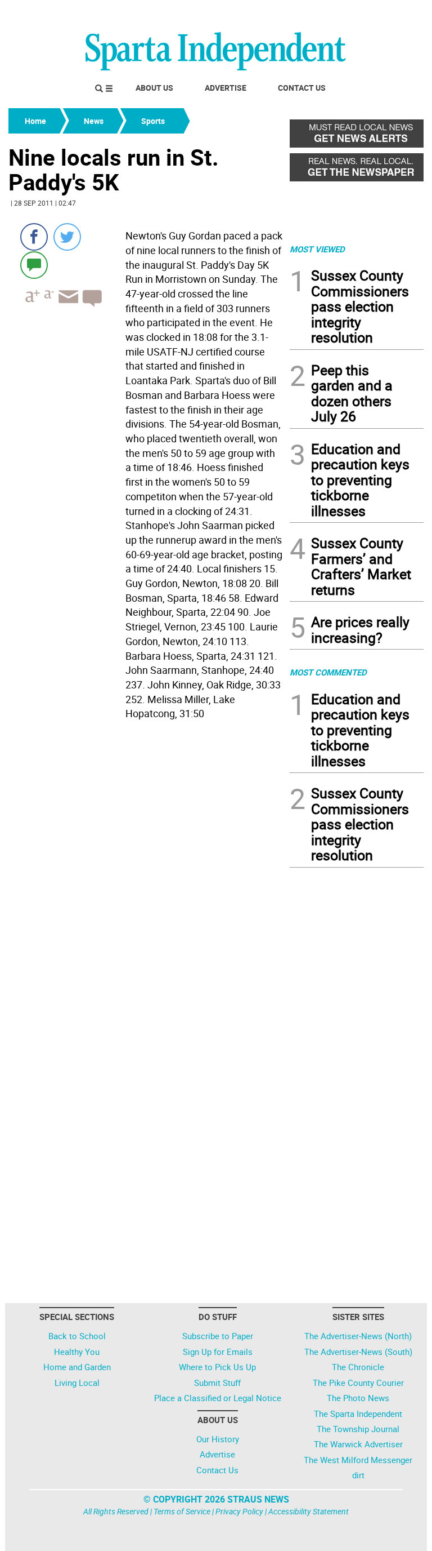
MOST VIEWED (317, 249)
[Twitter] (67, 237)
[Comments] (34, 264)
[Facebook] (34, 237)
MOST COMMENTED (328, 672)
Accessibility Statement (308, 1511)
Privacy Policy (239, 1511)
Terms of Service (182, 1511)
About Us (154, 87)
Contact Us (302, 87)
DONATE (396, 12)
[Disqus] (145, 867)
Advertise (225, 87)
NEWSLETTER (333, 12)
